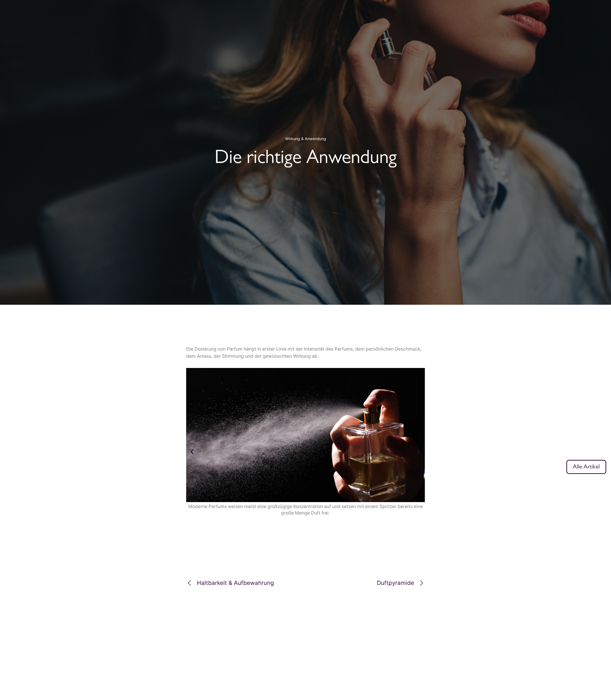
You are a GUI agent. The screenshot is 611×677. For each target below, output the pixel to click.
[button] (192, 451)
